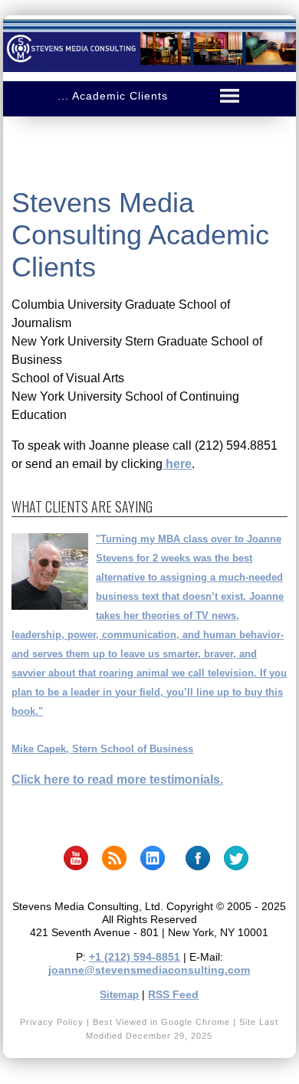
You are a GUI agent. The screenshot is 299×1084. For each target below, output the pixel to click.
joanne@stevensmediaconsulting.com (149, 970)
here (177, 463)
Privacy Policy (52, 1022)
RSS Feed (173, 994)
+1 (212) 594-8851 (134, 957)
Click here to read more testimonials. (117, 779)
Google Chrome (195, 1022)
